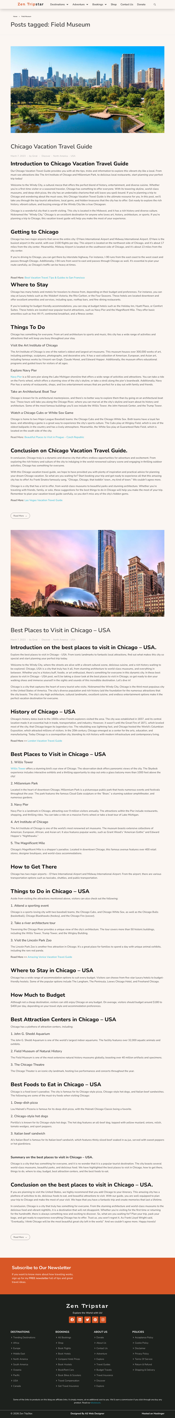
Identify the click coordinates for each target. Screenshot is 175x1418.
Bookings (97, 4)
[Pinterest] (95, 1320)
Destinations (57, 4)
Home (15, 16)
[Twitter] (87, 1320)
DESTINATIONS (20, 1332)
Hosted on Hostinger (153, 1413)
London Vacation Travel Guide (45, 741)
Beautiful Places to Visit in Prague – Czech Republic (54, 437)
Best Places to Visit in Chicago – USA (61, 630)
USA (73, 155)
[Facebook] (72, 1320)
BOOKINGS (62, 1332)
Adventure (79, 4)
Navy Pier (16, 377)
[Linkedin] (80, 1320)
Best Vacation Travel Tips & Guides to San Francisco (55, 277)
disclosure (95, 1402)
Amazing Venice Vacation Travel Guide (50, 957)
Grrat (35, 155)
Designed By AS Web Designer (87, 1413)
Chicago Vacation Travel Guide (51, 146)
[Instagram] (103, 1320)
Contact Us (127, 4)
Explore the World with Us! (87, 1312)
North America (60, 155)
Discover (46, 155)
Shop (114, 4)
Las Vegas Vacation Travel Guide (44, 500)
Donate (141, 4)
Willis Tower (18, 768)
